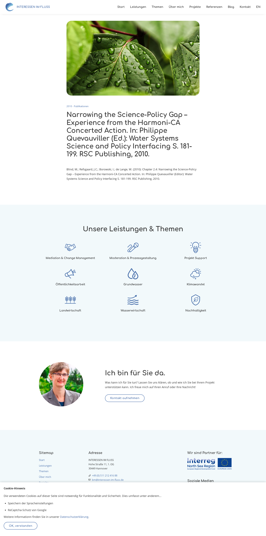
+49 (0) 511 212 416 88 (104, 475)
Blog (231, 6)
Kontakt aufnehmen (124, 398)
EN (258, 6)
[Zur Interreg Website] (207, 464)
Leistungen (138, 6)
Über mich (176, 6)
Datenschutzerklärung (74, 517)
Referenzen (214, 6)
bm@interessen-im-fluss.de (108, 480)
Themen (157, 6)
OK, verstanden (20, 525)
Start (121, 6)
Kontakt (245, 6)
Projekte (195, 6)
